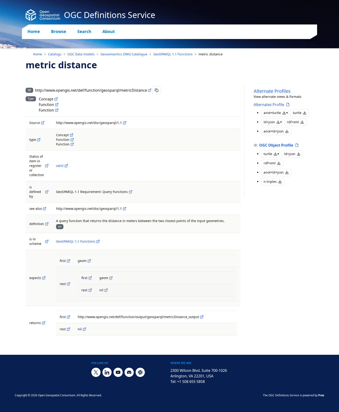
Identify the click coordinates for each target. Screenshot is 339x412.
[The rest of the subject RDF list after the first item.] (68, 284)
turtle (297, 113)
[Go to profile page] (288, 104)
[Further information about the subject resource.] (44, 209)
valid (59, 165)
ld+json (269, 122)
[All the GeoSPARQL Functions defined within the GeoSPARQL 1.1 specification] (98, 241)
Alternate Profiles (272, 91)
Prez (321, 395)
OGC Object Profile (276, 145)
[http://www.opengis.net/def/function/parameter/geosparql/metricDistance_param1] (89, 261)
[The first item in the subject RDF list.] (68, 261)
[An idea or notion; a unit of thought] (56, 99)
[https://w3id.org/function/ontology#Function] (57, 110)
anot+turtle (272, 113)
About (108, 31)
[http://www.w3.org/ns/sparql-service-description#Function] (57, 104)
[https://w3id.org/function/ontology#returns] (43, 323)
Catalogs (54, 54)
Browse (58, 31)
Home (33, 31)
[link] (211, 54)
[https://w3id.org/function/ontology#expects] (44, 278)
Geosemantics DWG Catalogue (124, 54)
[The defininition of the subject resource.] (47, 192)
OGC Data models (81, 54)
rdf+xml (293, 122)
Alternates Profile (269, 104)
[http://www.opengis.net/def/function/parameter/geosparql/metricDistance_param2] (111, 278)
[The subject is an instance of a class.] (39, 139)
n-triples (270, 181)
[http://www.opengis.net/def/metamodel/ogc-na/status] (47, 166)
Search (84, 31)
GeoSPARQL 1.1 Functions (173, 54)
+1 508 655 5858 (191, 381)
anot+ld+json (274, 131)
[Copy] (156, 90)
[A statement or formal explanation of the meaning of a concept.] (47, 224)
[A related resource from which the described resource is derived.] (43, 123)
